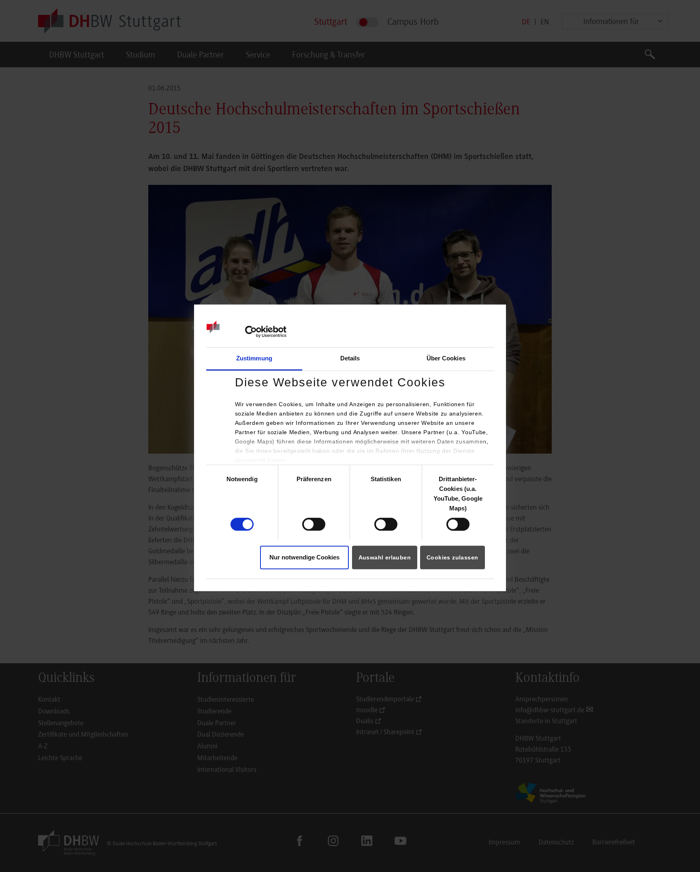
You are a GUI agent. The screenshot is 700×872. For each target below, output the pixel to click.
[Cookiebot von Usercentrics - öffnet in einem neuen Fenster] (251, 332)
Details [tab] (350, 358)
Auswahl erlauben (385, 557)
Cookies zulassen (452, 557)
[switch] (313, 524)
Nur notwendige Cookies (304, 557)
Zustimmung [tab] (254, 358)
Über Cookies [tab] (446, 358)
